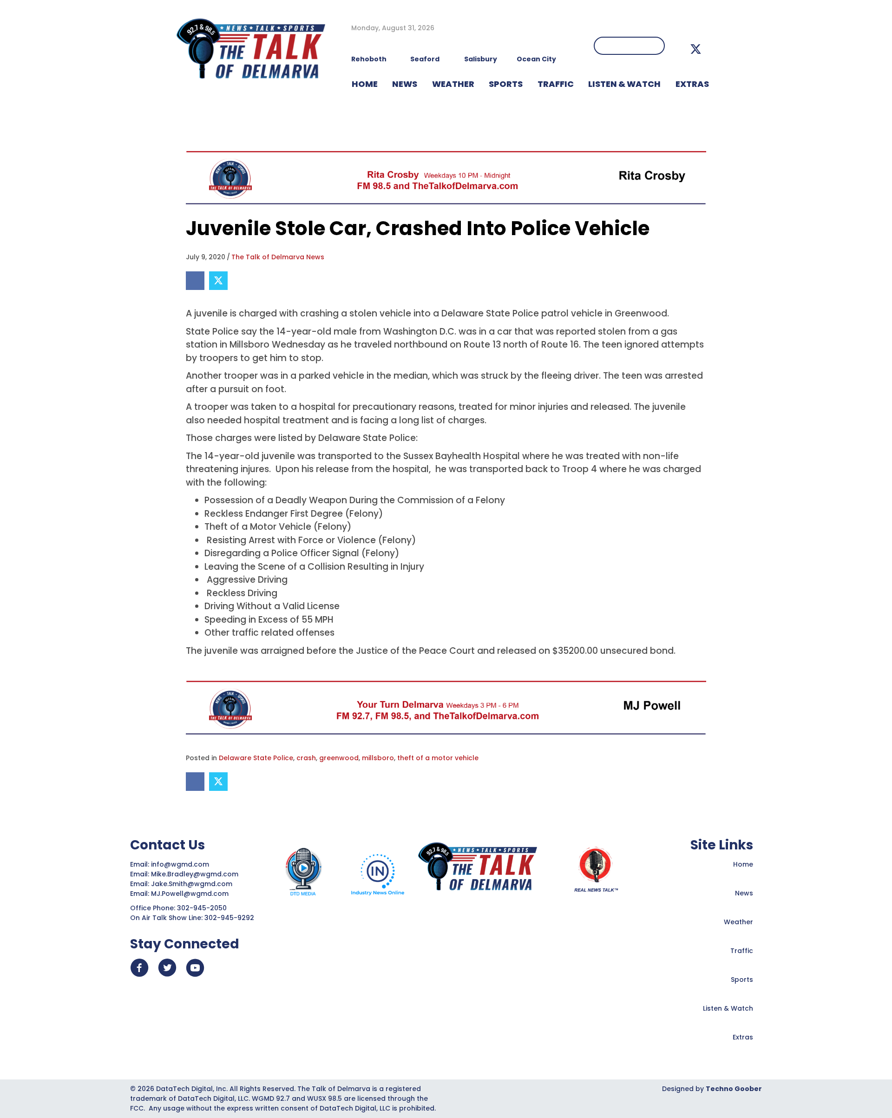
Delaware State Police (256, 758)
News (744, 893)
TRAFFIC (556, 84)
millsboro (378, 758)
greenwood (339, 758)
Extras (743, 1037)
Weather (738, 922)
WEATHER (453, 84)
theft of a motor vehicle (438, 758)
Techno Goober (734, 1088)
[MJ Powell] (446, 707)
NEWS (404, 84)
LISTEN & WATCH (624, 84)
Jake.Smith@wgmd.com (192, 883)
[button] (696, 49)
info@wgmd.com (181, 864)
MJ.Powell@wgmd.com (191, 893)
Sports (506, 84)
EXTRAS (692, 84)
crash (306, 758)
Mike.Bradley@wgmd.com (194, 874)
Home (743, 864)
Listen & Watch (728, 1008)
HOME (365, 84)
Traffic (741, 950)
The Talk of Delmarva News (277, 257)
